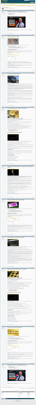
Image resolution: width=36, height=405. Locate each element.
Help (31, 0)
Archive (32, 398)
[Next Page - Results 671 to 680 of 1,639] (32, 6)
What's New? (3, 2)
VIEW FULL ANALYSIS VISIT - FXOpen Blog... (12, 66)
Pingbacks (19, 395)
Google (2, 392)
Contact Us (31, 398)
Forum (5, 2)
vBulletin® (18, 400)
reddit (2, 394)
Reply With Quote (33, 34)
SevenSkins (19, 401)
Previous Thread (17, 390)
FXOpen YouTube (9, 28)
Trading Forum (5, 4)
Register (33, 0)
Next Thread (19, 390)
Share (33, 32)
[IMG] (27, 393)
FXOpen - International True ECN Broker (11, 33)
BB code (28, 392)
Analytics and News (8, 4)
